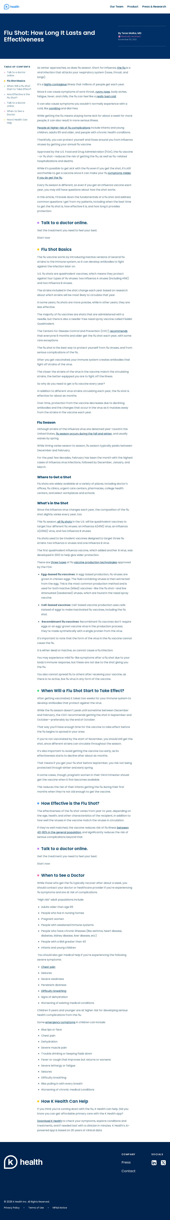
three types (58, 562)
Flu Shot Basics (16, 80)
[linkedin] (154, 1162)
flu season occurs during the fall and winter (84, 434)
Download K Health (49, 1121)
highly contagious (55, 84)
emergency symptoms (60, 1022)
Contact (128, 1171)
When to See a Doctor (15, 113)
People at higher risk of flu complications (63, 128)
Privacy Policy (12, 1207)
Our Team (116, 6)
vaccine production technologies (95, 562)
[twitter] (163, 1162)
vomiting (54, 108)
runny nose (102, 92)
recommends (119, 331)
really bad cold (106, 96)
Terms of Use (36, 1207)
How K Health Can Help (17, 121)
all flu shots (64, 522)
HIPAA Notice (60, 1207)
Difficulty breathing (53, 991)
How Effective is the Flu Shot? (18, 96)
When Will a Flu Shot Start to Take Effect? (19, 87)
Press (126, 1162)
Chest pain (48, 967)
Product (132, 6)
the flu (121, 68)
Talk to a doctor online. (16, 74)
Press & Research (154, 6)
